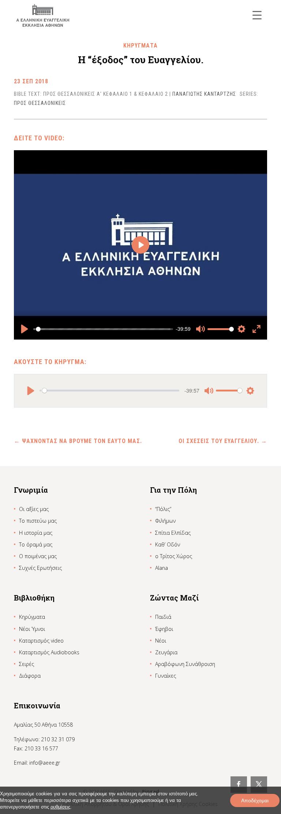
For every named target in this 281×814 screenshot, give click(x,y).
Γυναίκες (165, 675)
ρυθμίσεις (60, 807)
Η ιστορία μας (35, 532)
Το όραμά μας (35, 544)
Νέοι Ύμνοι (32, 628)
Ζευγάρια (166, 652)
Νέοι (160, 640)
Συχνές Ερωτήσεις (40, 567)
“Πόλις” (163, 509)
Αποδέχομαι (255, 800)
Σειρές (26, 663)
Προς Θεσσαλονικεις (40, 103)
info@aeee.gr (44, 762)
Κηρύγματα (32, 616)
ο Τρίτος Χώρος (173, 556)
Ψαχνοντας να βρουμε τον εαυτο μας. (78, 441)
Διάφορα (30, 675)
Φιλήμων (165, 520)
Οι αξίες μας (34, 509)
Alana (161, 567)
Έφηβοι (164, 628)
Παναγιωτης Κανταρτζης (204, 94)
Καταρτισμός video (41, 640)
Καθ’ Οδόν (167, 544)
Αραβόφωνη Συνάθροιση (185, 663)
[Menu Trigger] (257, 15)
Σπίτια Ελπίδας (173, 532)
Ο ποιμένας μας (38, 556)
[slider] (103, 329)
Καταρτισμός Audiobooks (49, 652)
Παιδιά (163, 616)
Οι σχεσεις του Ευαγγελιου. (223, 441)
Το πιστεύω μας (38, 520)
